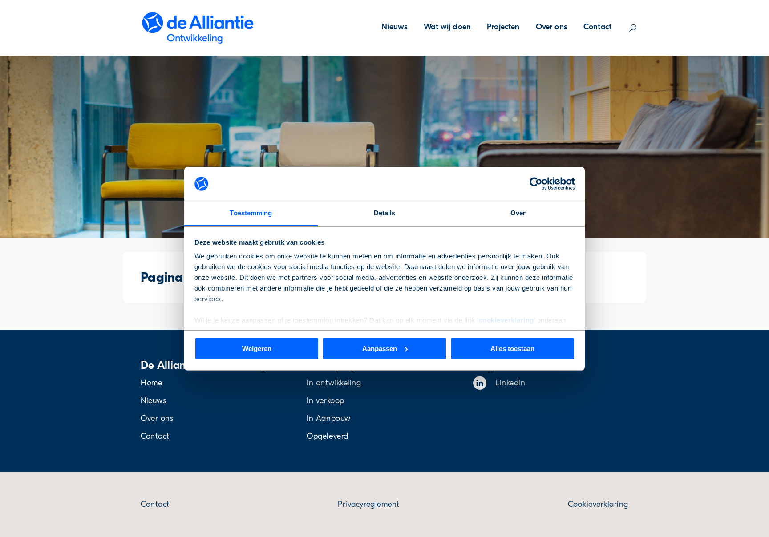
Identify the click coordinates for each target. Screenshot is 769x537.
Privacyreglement (369, 504)
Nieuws (394, 27)
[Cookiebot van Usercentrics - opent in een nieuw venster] (536, 183)
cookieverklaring (506, 320)
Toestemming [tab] (251, 213)
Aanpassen (379, 348)
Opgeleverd (327, 436)
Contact (597, 27)
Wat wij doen (447, 27)
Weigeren (256, 348)
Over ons (551, 27)
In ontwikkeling (334, 383)
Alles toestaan (512, 348)
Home (151, 383)
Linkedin (510, 383)
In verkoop (325, 400)
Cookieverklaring (598, 504)
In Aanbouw (328, 418)
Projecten (503, 27)
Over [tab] (518, 213)
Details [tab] (385, 213)
